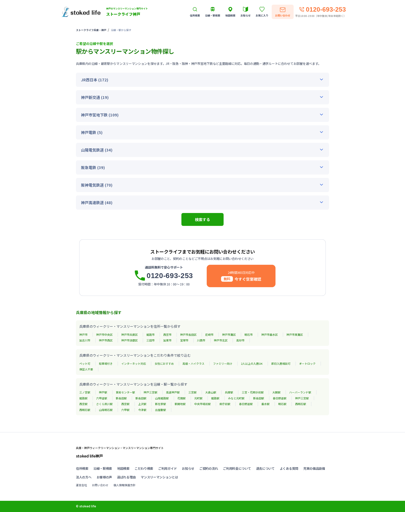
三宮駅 (192, 392)
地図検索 (123, 468)
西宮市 (167, 335)
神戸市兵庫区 (129, 335)
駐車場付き (106, 364)
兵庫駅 (229, 392)
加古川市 (84, 340)
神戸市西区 (106, 340)
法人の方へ (84, 477)
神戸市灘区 (229, 335)
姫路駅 (83, 398)
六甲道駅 (101, 398)
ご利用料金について (237, 468)
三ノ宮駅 (84, 392)
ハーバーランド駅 (300, 392)
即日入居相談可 (280, 364)
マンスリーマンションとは (159, 477)
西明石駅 (300, 404)
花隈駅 (181, 398)
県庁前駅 (224, 404)
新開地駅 (180, 404)
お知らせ (188, 468)
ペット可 (84, 364)
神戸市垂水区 (269, 335)
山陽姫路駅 (162, 398)
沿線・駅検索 (102, 468)
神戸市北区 (221, 340)
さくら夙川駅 (104, 404)
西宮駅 (83, 404)
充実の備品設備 (314, 468)
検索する (202, 219)
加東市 (167, 340)
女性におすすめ (164, 364)
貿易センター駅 (125, 392)
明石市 (248, 335)
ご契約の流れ (208, 468)
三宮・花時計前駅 (253, 392)
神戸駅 (103, 392)
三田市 (150, 340)
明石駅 (282, 404)
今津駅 (142, 410)
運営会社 (81, 485)
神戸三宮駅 (150, 392)
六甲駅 (125, 410)
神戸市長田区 (188, 335)
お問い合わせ (100, 485)
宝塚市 (184, 340)
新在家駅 (160, 404)
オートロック (307, 364)
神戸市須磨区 (129, 340)
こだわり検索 (144, 468)
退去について (265, 468)
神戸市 (83, 335)
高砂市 (240, 340)
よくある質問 (289, 468)
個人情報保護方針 (124, 485)
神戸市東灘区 (294, 335)
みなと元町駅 (236, 398)
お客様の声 (104, 477)
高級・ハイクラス (193, 364)
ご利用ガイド (167, 468)
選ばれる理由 (126, 477)
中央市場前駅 (202, 404)
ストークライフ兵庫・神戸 (91, 30)
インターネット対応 (133, 364)
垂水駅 (265, 404)
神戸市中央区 (104, 335)
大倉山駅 (210, 392)
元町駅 (198, 398)
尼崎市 (209, 335)
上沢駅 (142, 404)
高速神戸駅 (173, 392)
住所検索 (82, 468)
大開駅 (276, 392)
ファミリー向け (222, 364)
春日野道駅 (279, 398)
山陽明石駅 (106, 410)
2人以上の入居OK (252, 364)
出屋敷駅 (160, 410)
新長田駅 (121, 398)
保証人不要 (86, 369)
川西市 (201, 340)
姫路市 (150, 335)
